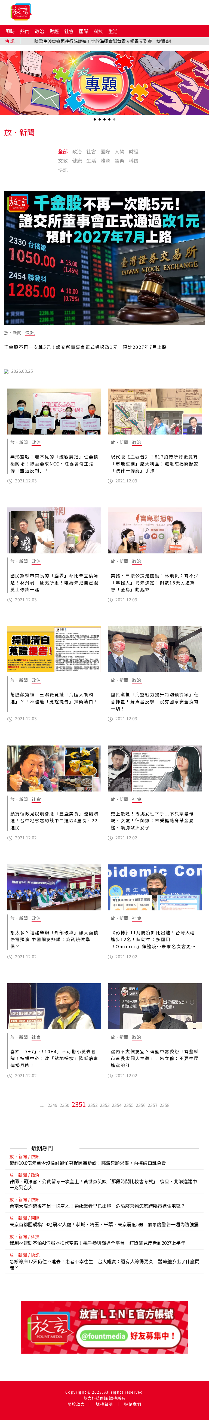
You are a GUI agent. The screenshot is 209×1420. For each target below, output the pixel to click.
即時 (10, 31)
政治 (39, 31)
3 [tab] (105, 121)
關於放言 (76, 1404)
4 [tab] (110, 121)
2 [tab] (100, 121)
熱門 (24, 31)
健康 (77, 160)
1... (42, 1105)
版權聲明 (104, 1404)
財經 (54, 31)
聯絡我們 (133, 1404)
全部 (63, 151)
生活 (113, 31)
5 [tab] (114, 121)
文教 (63, 160)
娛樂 (119, 160)
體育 (105, 160)
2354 (117, 1105)
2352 (93, 1105)
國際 (83, 31)
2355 (129, 1105)
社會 (68, 31)
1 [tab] (95, 121)
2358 (165, 1105)
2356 (141, 1105)
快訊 (63, 169)
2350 (64, 1105)
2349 (52, 1105)
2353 (105, 1105)
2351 (79, 1104)
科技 (98, 31)
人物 (119, 151)
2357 (153, 1105)
